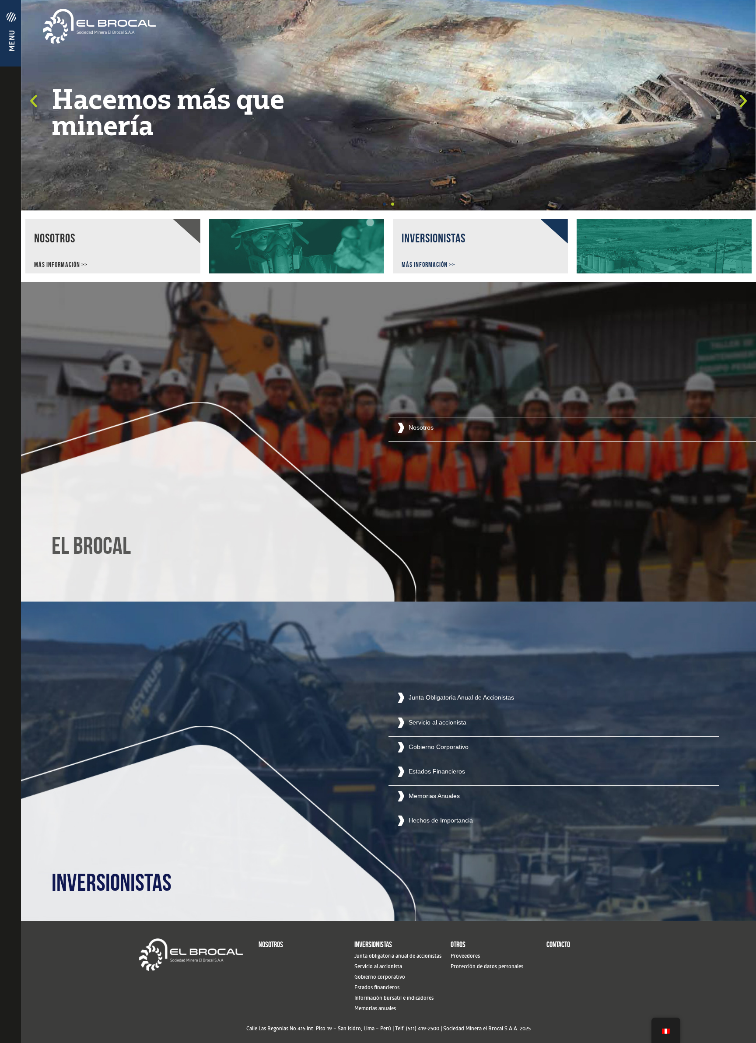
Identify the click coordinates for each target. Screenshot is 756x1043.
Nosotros (271, 944)
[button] (384, 204)
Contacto (558, 944)
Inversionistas (373, 944)
